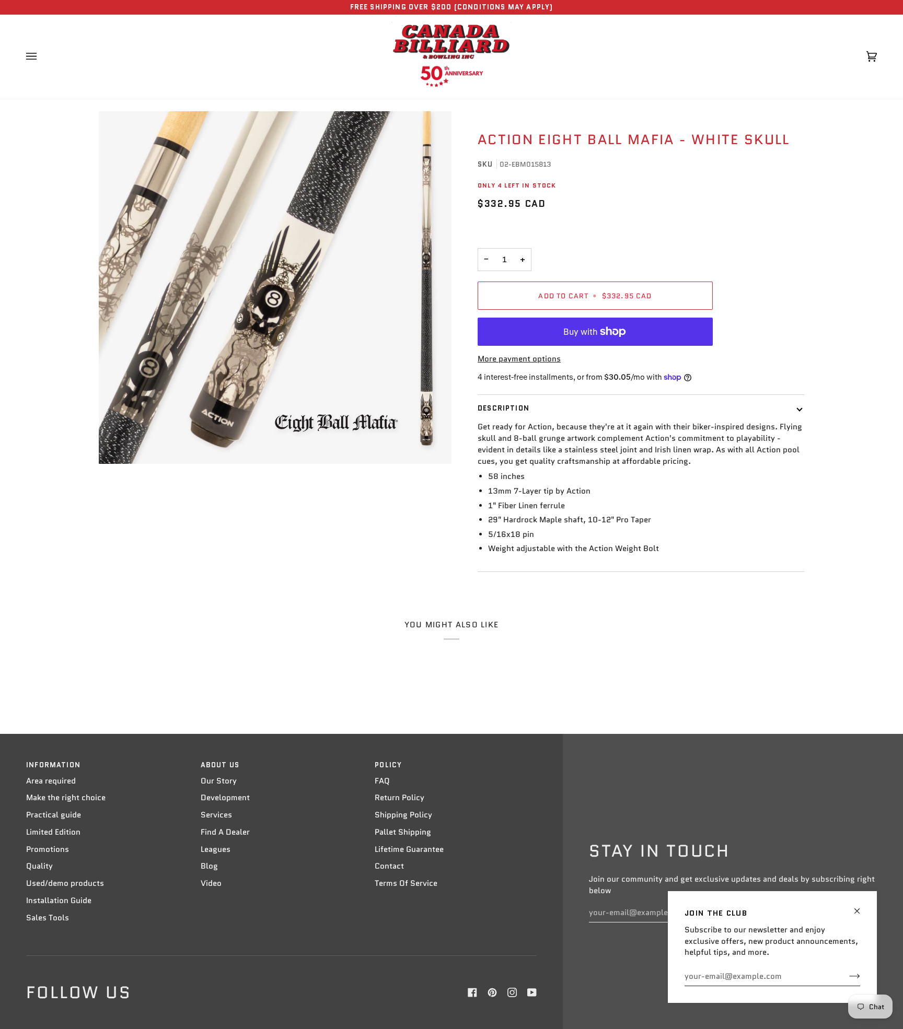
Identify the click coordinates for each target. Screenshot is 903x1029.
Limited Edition (53, 832)
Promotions (47, 849)
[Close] (861, 906)
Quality (39, 866)
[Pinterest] (492, 992)
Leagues (215, 849)
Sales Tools (47, 918)
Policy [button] (388, 765)
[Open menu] (41, 57)
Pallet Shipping (403, 832)
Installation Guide (58, 900)
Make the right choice (66, 797)
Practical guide (53, 815)
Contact (389, 866)
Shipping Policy (403, 815)
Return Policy (399, 797)
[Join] (846, 976)
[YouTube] (532, 992)
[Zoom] (275, 287)
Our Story (219, 781)
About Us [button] (220, 765)
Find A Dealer (225, 832)
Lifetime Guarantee (409, 849)
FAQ (382, 781)
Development (225, 797)
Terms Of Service (406, 883)
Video (211, 883)
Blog (209, 866)
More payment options (519, 359)
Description (503, 408)
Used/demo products (65, 883)
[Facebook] (472, 992)
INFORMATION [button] (53, 765)
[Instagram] (512, 992)
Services (216, 815)
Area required (51, 781)
